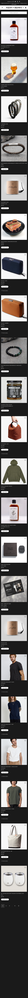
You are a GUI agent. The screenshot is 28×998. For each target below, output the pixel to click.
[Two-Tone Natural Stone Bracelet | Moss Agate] (14, 351)
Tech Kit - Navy (4, 280)
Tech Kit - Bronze (4, 323)
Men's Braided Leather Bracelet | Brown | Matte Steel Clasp (14, 163)
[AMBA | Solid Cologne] (14, 550)
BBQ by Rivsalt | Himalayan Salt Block (9, 241)
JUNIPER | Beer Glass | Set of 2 (7, 84)
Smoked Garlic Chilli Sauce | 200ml (8, 525)
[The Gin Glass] (14, 628)
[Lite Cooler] (14, 429)
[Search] (23, 7)
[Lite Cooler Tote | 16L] (14, 836)
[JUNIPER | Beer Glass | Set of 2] (14, 70)
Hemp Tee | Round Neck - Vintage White (9, 766)
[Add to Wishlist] (25, 19)
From (4, 606)
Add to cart (5, 51)
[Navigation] (2, 7)
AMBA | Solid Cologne (5, 564)
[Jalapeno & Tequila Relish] (14, 390)
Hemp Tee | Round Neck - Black (7, 682)
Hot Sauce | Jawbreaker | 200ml (8, 45)
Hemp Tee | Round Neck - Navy (7, 724)
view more (4, 169)
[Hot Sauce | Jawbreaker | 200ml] (14, 31)
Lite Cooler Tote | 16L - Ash (6, 851)
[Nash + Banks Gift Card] (14, 589)
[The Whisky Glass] (14, 188)
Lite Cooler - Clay (5, 443)
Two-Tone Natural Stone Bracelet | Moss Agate (11, 365)
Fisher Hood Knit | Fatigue (6, 486)
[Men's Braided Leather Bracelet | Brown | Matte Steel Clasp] (14, 149)
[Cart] (25, 7)
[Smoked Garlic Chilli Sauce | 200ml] (14, 510)
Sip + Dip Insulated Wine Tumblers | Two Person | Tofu (12, 893)
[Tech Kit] (14, 266)
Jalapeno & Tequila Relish (6, 404)
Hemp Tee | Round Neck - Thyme (7, 808)
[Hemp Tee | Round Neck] (14, 667)
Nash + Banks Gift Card (6, 603)
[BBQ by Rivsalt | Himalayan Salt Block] (14, 227)
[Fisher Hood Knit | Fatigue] (14, 471)
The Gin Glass (4, 642)
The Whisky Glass (4, 202)
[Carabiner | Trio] (14, 109)
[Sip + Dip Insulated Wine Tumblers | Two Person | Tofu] (14, 879)
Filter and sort (14, 12)
